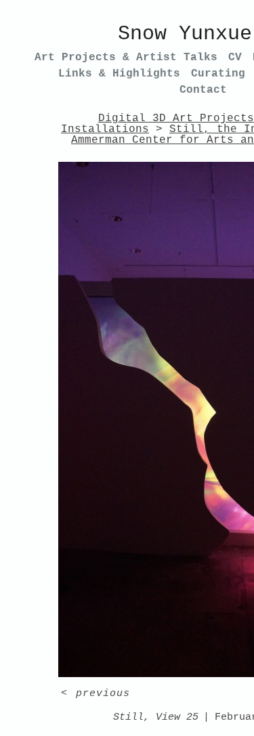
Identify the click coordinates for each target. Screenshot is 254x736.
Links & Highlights (119, 74)
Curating (218, 74)
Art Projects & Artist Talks (126, 57)
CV (235, 57)
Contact (203, 90)
